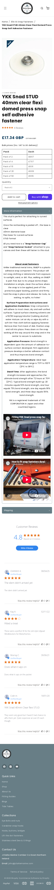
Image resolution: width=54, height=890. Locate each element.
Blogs (4, 801)
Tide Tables (7, 806)
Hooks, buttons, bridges (13, 830)
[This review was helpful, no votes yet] (42, 600)
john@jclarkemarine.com (20, 863)
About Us (6, 791)
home (5, 21)
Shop (4, 786)
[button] (5, 8)
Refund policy (37, 871)
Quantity (6, 182)
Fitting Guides (8, 796)
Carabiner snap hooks (12, 825)
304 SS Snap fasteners (22, 21)
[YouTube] (17, 766)
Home (5, 781)
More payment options (28, 203)
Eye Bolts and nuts (11, 820)
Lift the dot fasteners (12, 835)
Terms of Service (18, 871)
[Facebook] (4, 766)
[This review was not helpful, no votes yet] (47, 600)
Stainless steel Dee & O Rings (16, 840)
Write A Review (27, 548)
